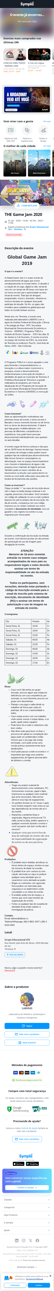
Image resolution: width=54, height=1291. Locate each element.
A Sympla (8, 1222)
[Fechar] (50, 1276)
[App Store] (18, 1164)
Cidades (8, 1199)
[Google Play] (32, 1164)
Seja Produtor (11, 1215)
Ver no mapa (16, 954)
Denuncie (10, 970)
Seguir (29, 1025)
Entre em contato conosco (34, 1260)
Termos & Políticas (34, 1279)
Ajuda (7, 1230)
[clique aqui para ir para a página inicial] (27, 4)
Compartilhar (29, 205)
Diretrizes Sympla (25, 1267)
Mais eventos (29, 1042)
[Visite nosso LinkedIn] (16, 1240)
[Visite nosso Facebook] (37, 1240)
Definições (15, 1285)
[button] (8, 1278)
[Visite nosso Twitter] (30, 1240)
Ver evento (27, 28)
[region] (27, 1281)
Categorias (9, 1207)
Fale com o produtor (29, 1034)
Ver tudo (47, 121)
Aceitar (39, 1285)
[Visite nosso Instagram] (23, 1240)
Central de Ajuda (29, 1128)
